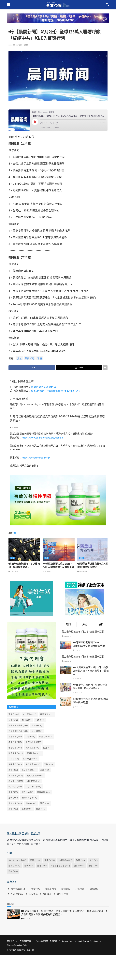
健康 (35, 860)
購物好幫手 (29, 798)
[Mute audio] (41, 123)
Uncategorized (17, 860)
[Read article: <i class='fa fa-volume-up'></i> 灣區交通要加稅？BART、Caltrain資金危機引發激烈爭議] (58, 549)
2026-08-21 (14, 571)
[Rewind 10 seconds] (46, 123)
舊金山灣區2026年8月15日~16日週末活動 (83, 656)
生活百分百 (33, 787)
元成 (19, 358)
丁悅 (13, 714)
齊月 (41, 809)
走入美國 (15, 803)
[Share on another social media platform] (105, 367)
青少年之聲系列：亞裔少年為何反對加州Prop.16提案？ (90, 686)
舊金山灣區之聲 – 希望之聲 (23, 950)
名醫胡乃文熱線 (18, 725)
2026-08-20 (83, 571)
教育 (81, 860)
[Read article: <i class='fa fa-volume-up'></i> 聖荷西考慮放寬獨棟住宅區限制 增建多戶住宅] (93, 549)
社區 (93, 866)
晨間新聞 (29, 358)
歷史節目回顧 (25, 941)
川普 (30, 736)
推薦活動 (65, 860)
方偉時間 (30, 759)
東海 (13, 770)
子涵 (37, 731)
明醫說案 (15, 764)
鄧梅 (31, 803)
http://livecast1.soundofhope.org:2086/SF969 (55, 390)
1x (51, 123)
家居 (49, 860)
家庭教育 (15, 736)
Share (56, 127)
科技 (13, 871)
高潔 (27, 809)
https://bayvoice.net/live (43, 386)
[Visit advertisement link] (58, 20)
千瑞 (40, 720)
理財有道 (33, 781)
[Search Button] (107, 4)
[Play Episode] (35, 122)
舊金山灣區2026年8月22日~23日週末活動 (83, 631)
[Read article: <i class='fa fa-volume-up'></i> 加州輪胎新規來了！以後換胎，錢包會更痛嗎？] (24, 549)
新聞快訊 (15, 753)
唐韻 (37, 725)
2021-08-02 (13, 45)
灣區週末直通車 (60, 866)
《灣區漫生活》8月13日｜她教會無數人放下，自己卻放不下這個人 (91, 671)
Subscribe (45, 127)
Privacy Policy (67, 941)
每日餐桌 (29, 770)
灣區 (45, 770)
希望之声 (45, 736)
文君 (47, 748)
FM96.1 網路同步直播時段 (46, 941)
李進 (49, 764)
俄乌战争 (47, 714)
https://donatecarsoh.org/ (36, 457)
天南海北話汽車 (18, 731)
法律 (42, 866)
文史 (93, 860)
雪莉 (45, 803)
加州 (26, 720)
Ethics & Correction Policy (17, 945)
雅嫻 (39, 358)
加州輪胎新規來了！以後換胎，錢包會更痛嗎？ (24, 565)
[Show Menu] (8, 4)
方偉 (13, 759)
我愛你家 (15, 748)
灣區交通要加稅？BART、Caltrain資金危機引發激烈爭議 (58, 565)
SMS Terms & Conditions (88, 941)
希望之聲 (15, 742)
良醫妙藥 (44, 792)
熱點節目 (15, 781)
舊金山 (27, 792)
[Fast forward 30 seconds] (56, 123)
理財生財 (15, 787)
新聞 (26, 45)
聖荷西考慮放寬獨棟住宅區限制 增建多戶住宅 (93, 565)
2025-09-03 (27, 919)
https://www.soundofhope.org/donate (42, 437)
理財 (79, 866)
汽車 (29, 866)
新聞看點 (34, 753)
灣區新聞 (15, 775)
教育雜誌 (32, 748)
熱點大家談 (35, 775)
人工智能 (29, 714)
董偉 (13, 798)
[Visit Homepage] (58, 5)
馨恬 (13, 809)
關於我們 (10, 941)
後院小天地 (33, 742)
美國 (13, 792)
